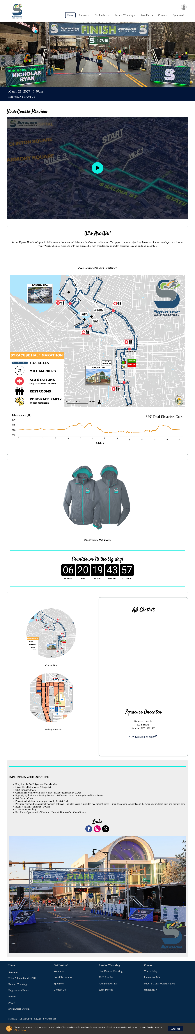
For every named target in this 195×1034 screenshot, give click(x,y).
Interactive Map (152, 977)
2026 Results (106, 977)
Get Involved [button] (101, 15)
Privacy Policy (20, 1030)
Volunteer (59, 971)
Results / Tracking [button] (124, 15)
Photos (12, 996)
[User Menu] (184, 7)
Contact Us (60, 989)
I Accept (175, 1028)
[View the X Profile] (105, 828)
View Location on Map (141, 736)
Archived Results (108, 983)
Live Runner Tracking (111, 971)
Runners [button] (83, 15)
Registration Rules (18, 990)
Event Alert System (19, 1008)
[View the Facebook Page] (88, 828)
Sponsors (59, 983)
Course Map (150, 971)
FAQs (11, 1002)
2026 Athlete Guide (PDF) (22, 977)
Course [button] (161, 15)
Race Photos (147, 15)
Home (70, 15)
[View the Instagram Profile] (97, 828)
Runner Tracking (17, 984)
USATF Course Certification (159, 983)
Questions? (178, 15)
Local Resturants (63, 977)
